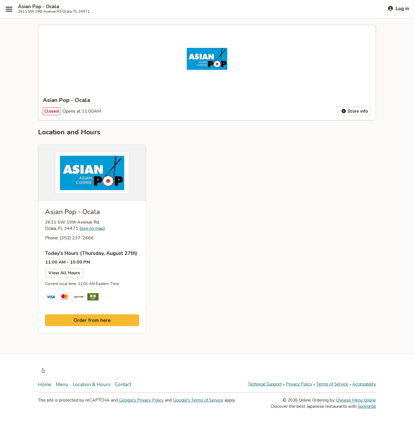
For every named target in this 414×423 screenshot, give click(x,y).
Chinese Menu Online (356, 400)
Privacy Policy (299, 384)
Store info (357, 111)
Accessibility (364, 384)
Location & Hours (91, 384)
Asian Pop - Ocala (38, 7)
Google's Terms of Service (198, 400)
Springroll (367, 406)
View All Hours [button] (64, 273)
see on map (92, 228)
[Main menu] (9, 9)
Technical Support (265, 384)
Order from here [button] (92, 320)
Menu (62, 384)
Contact (123, 384)
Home (44, 384)
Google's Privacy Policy (141, 400)
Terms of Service (332, 384)
